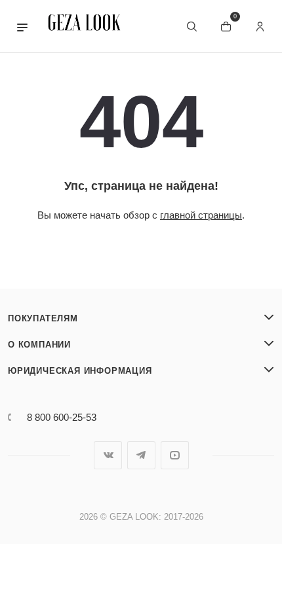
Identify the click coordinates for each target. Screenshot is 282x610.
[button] (22, 26)
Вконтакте (108, 455)
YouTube (175, 455)
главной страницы (201, 215)
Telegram (141, 455)
